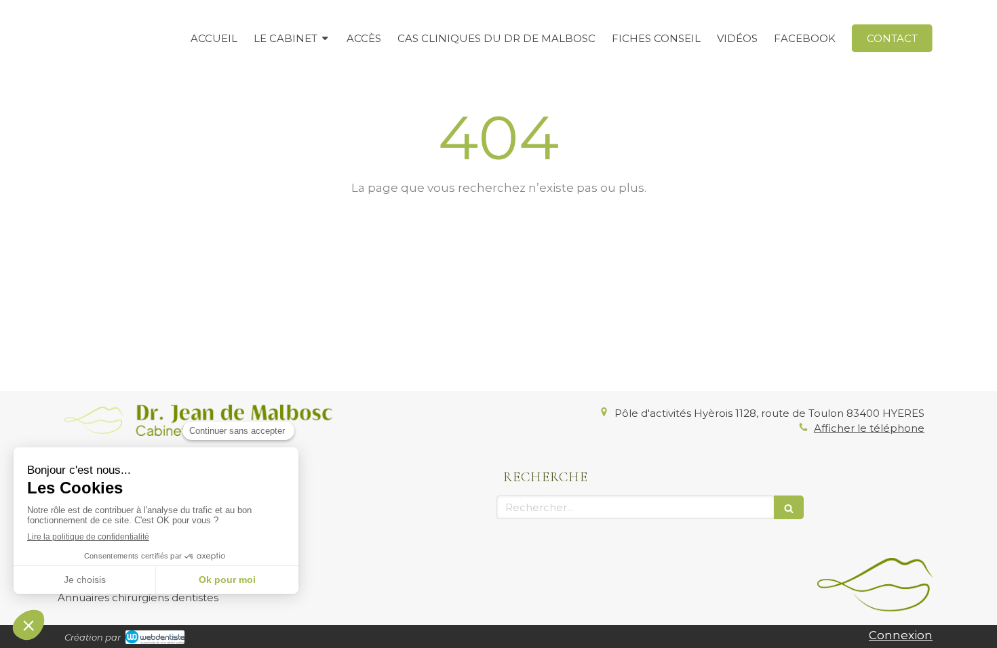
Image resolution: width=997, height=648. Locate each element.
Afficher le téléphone (869, 428)
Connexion (901, 635)
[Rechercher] (789, 507)
